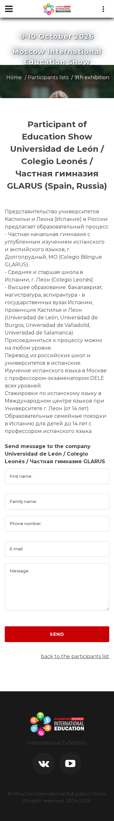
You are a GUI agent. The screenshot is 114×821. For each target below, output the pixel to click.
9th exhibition (91, 77)
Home (14, 77)
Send (57, 634)
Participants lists (48, 77)
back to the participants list (75, 656)
